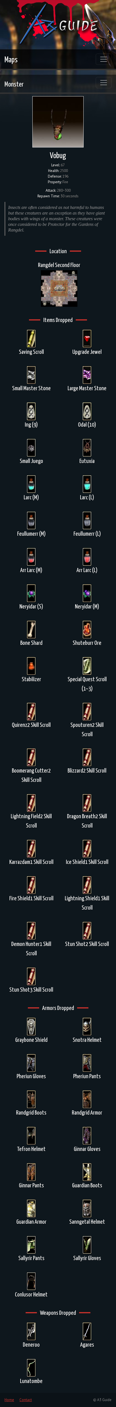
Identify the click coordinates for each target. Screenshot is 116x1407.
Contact (25, 1399)
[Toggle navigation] (103, 59)
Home (9, 1399)
